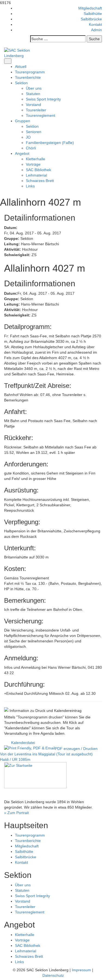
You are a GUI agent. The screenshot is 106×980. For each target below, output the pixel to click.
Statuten (33, 94)
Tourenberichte (28, 77)
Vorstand (33, 104)
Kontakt (95, 24)
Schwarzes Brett (40, 180)
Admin (96, 30)
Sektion (32, 126)
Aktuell (20, 66)
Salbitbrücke (91, 19)
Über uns (34, 88)
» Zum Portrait (16, 813)
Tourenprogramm (30, 72)
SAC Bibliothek (38, 170)
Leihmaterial (36, 175)
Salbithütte (93, 13)
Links (30, 186)
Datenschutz (53, 975)
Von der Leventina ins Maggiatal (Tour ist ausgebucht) (46, 754)
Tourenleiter (36, 110)
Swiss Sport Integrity (43, 99)
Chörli (31, 148)
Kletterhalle (35, 159)
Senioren (33, 132)
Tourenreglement (40, 115)
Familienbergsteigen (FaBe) (50, 142)
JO (28, 137)
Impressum (81, 970)
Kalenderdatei (23, 742)
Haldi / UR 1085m (15, 759)
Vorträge (33, 164)
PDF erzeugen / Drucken (76, 748)
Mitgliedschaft (90, 8)
